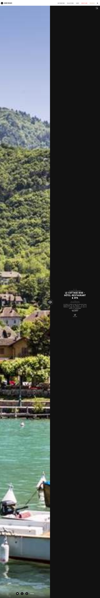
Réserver (92, 3)
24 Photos (32, 593)
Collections (70, 3)
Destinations (61, 3)
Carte (77, 3)
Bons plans (84, 3)
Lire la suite (78, 308)
